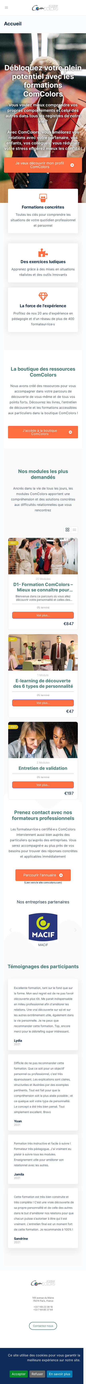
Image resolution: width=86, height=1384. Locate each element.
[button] (10, 929)
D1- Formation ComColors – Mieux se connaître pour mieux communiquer (43, 587)
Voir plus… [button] (43, 615)
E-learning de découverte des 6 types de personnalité (43, 683)
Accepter (19, 1374)
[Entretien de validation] (43, 740)
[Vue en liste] (74, 530)
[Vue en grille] (67, 530)
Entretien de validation (43, 768)
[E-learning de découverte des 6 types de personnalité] (43, 652)
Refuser (37, 1374)
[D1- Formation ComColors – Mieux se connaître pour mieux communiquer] (43, 556)
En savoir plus (59, 1374)
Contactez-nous (43, 1325)
